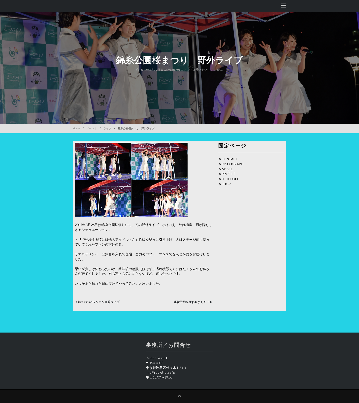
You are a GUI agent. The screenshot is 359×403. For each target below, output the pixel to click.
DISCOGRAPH (232, 164)
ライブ (107, 128)
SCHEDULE (230, 179)
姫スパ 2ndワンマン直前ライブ (98, 302)
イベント (91, 128)
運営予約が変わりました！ (192, 302)
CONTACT (230, 159)
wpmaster (170, 69)
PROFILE (229, 174)
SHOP (226, 184)
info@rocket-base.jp (160, 372)
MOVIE (227, 169)
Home (76, 128)
